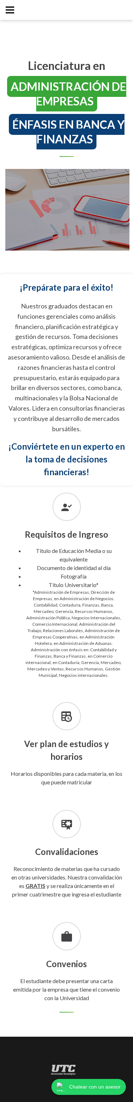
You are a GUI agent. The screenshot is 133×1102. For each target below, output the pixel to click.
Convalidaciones (66, 851)
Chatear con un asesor (95, 1087)
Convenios (66, 964)
